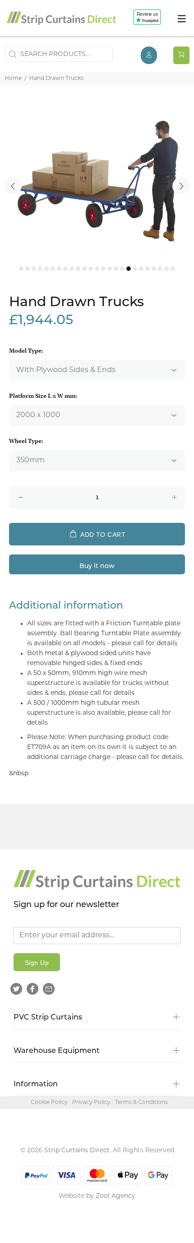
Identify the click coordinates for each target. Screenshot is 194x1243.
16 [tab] (116, 268)
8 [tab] (65, 268)
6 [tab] (53, 268)
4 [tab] (40, 268)
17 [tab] (122, 268)
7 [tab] (59, 268)
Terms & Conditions (141, 1102)
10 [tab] (78, 268)
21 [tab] (147, 268)
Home (13, 78)
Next (180, 186)
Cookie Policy (49, 1102)
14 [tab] (103, 268)
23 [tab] (160, 268)
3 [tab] (34, 268)
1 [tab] (21, 268)
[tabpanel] (97, 181)
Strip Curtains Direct (77, 1150)
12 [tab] (90, 268)
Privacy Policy (91, 1102)
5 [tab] (46, 268)
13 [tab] (97, 268)
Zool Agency (115, 1196)
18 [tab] (128, 268)
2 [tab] (27, 268)
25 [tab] (173, 268)
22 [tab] (154, 268)
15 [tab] (109, 268)
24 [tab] (166, 268)
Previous (13, 186)
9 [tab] (71, 268)
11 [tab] (84, 268)
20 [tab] (141, 268)
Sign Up (37, 962)
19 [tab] (135, 268)
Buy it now (97, 566)
